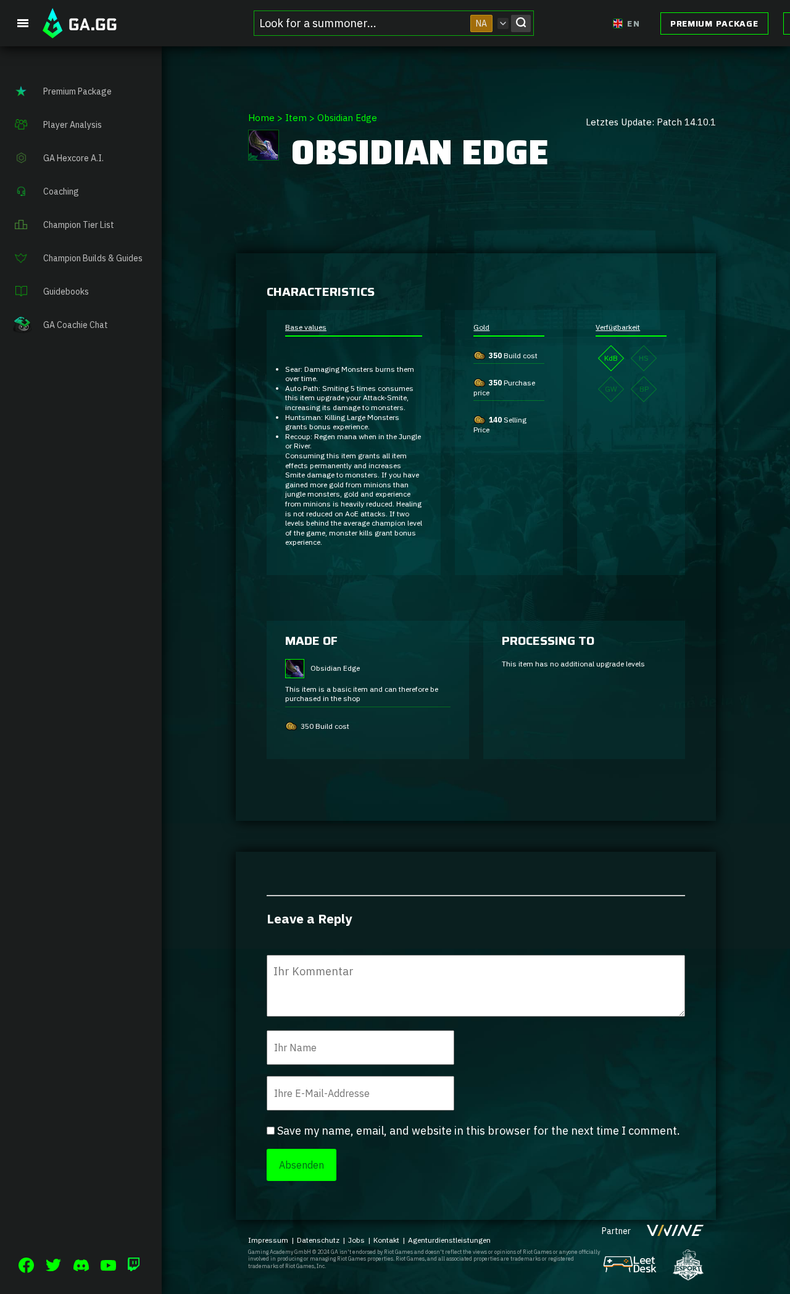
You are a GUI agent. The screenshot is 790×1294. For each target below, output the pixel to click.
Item (296, 118)
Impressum (268, 1240)
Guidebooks (66, 291)
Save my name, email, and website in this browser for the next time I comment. (478, 1131)
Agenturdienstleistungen (449, 1240)
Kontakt (386, 1240)
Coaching (61, 191)
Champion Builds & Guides (93, 258)
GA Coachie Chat (75, 324)
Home (261, 118)
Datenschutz (318, 1240)
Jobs (356, 1240)
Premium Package (714, 23)
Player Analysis (72, 124)
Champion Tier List (78, 224)
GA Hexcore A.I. (73, 158)
